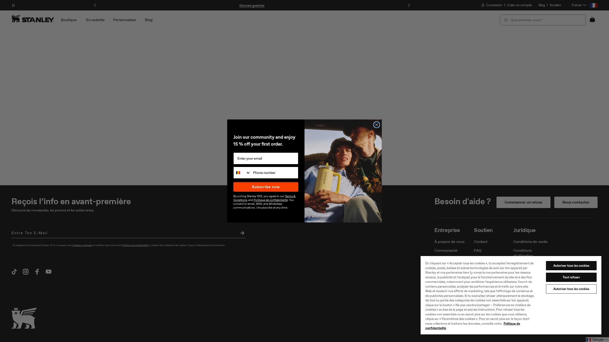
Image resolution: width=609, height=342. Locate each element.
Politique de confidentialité (271, 200)
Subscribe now (266, 187)
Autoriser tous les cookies (571, 265)
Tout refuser (571, 277)
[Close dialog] (376, 125)
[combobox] (242, 172)
